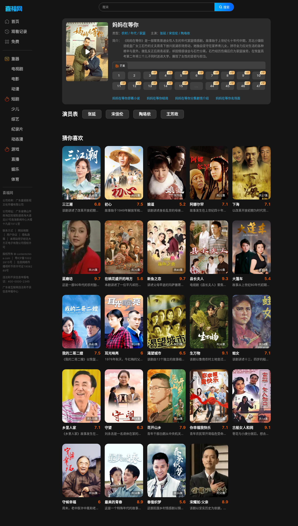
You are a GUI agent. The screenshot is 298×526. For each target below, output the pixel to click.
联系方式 (8, 230)
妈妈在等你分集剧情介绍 (192, 98)
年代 (133, 33)
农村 (125, 33)
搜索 (226, 7)
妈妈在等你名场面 (228, 98)
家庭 (142, 33)
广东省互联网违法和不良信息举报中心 (17, 289)
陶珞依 (185, 33)
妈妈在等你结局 (157, 98)
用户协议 (12, 234)
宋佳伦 (173, 33)
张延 (163, 33)
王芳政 (172, 114)
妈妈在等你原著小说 (126, 98)
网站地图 (23, 230)
